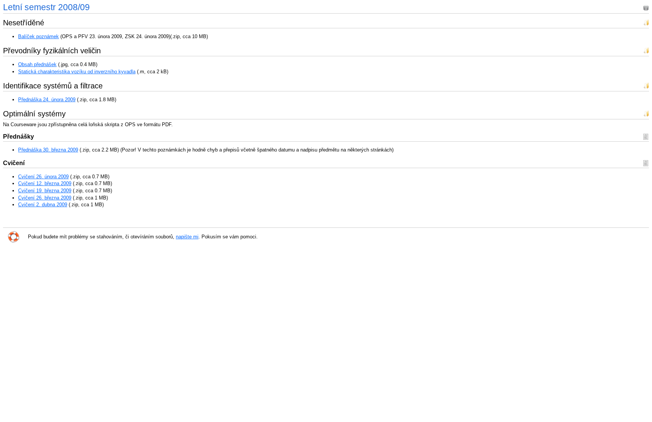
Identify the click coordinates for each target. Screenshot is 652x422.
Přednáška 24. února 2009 (46, 99)
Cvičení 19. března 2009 (44, 190)
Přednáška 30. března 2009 (48, 150)
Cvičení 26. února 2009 (43, 176)
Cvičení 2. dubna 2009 (42, 204)
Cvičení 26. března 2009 (44, 198)
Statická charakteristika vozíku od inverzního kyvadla (76, 71)
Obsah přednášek (37, 64)
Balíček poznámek (38, 36)
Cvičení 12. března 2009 (44, 183)
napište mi (187, 237)
